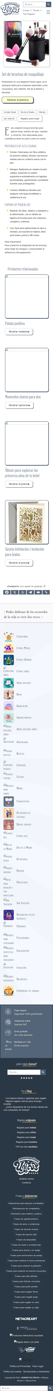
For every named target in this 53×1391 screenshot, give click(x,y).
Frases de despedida (26, 1239)
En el (26, 1091)
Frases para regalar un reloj (26, 1302)
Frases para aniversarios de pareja (26, 1255)
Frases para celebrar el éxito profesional (26, 1260)
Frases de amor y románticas (26, 1224)
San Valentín (9, 118)
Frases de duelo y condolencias (26, 1245)
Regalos (29, 14)
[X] (14, 592)
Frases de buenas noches (26, 1229)
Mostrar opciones (18, 405)
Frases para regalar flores (26, 1292)
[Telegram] (30, 592)
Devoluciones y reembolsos (36, 1371)
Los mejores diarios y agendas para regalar (26, 1098)
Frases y (26, 1196)
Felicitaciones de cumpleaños (26, 1208)
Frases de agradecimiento (26, 1219)
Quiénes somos (26, 1178)
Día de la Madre (28, 112)
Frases (26, 10)
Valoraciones (30, 1380)
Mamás (42, 112)
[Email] (38, 592)
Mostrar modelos (18, 331)
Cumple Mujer (10, 112)
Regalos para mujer (30, 118)
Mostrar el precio (16, 99)
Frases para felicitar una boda (26, 1281)
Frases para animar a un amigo (26, 1250)
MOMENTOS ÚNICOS (30, 1377)
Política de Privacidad (20, 1366)
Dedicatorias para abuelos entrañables (26, 1203)
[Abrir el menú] (48, 12)
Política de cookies (12, 1371)
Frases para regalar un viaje (26, 1307)
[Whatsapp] (22, 592)
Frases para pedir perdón (26, 1286)
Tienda (36, 10)
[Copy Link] (46, 592)
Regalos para (26, 1127)
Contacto (26, 1182)
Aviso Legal (37, 1366)
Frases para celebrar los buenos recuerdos (26, 1271)
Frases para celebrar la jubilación (26, 1266)
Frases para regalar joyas (26, 1297)
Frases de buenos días (26, 1234)
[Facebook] (6, 592)
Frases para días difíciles (26, 1276)
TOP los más (26, 1146)
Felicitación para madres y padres (26, 1213)
